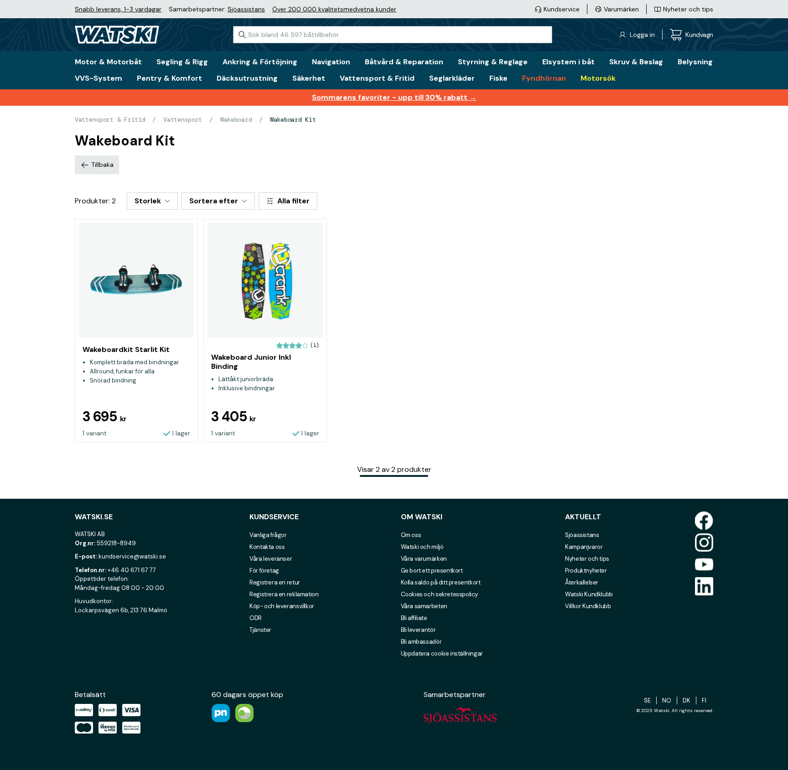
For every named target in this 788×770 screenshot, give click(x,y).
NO (666, 700)
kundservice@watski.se (132, 556)
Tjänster (260, 630)
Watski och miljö (422, 547)
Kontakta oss (267, 547)
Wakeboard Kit (293, 119)
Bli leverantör (418, 630)
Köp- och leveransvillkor (281, 606)
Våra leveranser (270, 559)
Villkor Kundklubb (588, 606)
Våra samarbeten (424, 606)
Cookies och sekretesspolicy (439, 594)
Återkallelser (581, 582)
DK (686, 700)
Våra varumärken (424, 559)
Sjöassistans (246, 9)
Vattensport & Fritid (110, 119)
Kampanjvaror (583, 547)
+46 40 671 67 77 (132, 570)
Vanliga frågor (268, 535)
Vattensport (182, 119)
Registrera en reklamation (283, 594)
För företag (264, 570)
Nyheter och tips (587, 559)
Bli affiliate (414, 618)
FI (704, 700)
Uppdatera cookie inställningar (442, 653)
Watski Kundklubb (589, 594)
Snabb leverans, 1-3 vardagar (118, 9)
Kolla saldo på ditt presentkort (441, 582)
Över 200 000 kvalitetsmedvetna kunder (334, 9)
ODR (255, 618)
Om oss (411, 535)
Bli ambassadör (421, 642)
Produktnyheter (586, 570)
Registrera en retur (274, 582)
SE (647, 700)
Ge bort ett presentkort (432, 570)
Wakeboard (236, 119)
